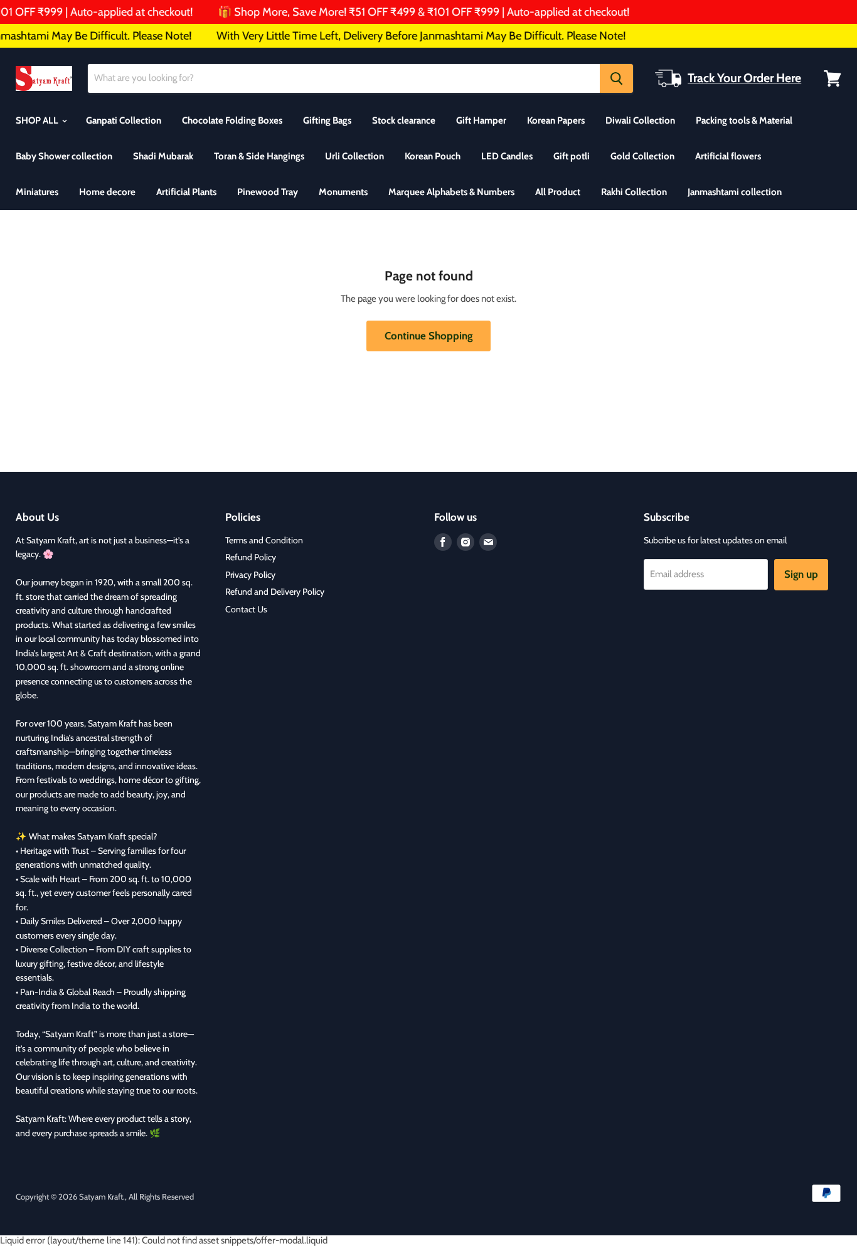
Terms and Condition (264, 540)
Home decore (107, 192)
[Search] (616, 78)
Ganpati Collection (123, 120)
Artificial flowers (728, 156)
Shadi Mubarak (163, 156)
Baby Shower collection (64, 156)
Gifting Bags (327, 120)
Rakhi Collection (634, 192)
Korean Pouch (432, 156)
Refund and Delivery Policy (274, 591)
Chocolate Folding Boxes (232, 120)
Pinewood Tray (267, 192)
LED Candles (507, 156)
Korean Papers (556, 120)
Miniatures (37, 192)
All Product (557, 192)
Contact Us (246, 609)
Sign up (801, 574)
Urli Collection (354, 156)
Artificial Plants (186, 192)
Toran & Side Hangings (259, 156)
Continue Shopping (428, 335)
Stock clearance (403, 120)
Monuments (343, 192)
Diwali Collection (640, 120)
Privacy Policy (250, 574)
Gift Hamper (481, 120)
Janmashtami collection (735, 192)
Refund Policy (250, 557)
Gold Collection (642, 156)
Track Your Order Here (744, 77)
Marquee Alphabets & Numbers (451, 192)
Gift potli (571, 156)
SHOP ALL (38, 120)
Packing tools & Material (744, 120)
